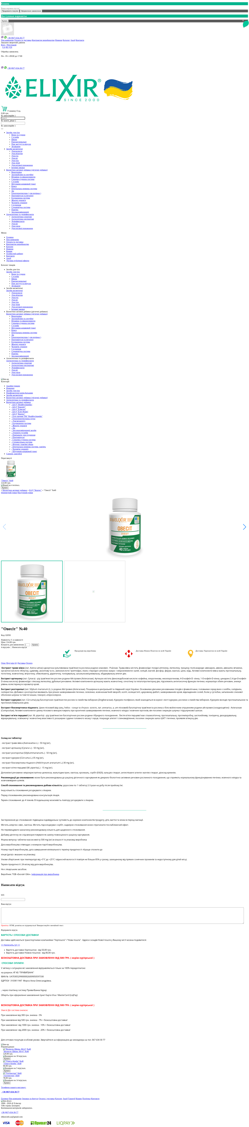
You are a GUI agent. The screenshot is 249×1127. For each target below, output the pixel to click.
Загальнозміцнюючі (20, 212)
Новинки (10, 388)
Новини (58, 40)
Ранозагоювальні (18, 142)
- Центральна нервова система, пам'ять (28, 447)
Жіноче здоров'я (18, 200)
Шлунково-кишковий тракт (23, 184)
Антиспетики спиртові (21, 217)
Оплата (29, 663)
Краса (14, 186)
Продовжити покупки (10, 11)
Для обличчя (17, 153)
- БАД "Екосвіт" (18, 407)
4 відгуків (5, 647)
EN (10, 47)
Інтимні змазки (18, 167)
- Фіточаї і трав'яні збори (22, 444)
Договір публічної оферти (17, 261)
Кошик (9, 251)
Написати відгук (19, 647)
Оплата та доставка (22, 40)
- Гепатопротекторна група (23, 419)
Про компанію (7, 40)
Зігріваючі (15, 146)
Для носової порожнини (22, 228)
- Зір (13, 428)
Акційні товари (13, 386)
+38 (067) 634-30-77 (16, 38)
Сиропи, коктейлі (14, 454)
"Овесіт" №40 (7, 480)
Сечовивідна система (20, 207)
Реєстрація (11, 45)
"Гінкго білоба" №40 (12, 1063)
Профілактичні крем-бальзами (19, 393)
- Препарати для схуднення (23, 435)
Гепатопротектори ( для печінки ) (26, 193)
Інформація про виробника (45, 874)
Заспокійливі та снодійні (22, 174)
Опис (3, 663)
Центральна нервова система (24, 189)
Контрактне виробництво (43, 40)
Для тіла (15, 160)
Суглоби (15, 137)
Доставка (21, 663)
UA (3, 47)
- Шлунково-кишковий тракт (24, 451)
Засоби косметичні (14, 149)
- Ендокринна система (21, 423)
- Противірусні (18, 437)
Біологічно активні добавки (18, 402)
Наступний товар (25, 493)
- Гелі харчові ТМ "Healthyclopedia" (27, 416)
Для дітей (15, 163)
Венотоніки (16, 172)
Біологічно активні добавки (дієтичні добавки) (27, 170)
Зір (12, 191)
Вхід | (3, 45)
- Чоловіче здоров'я (19, 449)
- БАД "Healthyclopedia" (21, 405)
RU (7, 47)
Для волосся (16, 151)
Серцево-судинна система (22, 179)
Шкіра (14, 139)
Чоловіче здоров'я (19, 203)
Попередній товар (9, 493)
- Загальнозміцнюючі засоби (23, 430)
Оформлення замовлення (31, 11)
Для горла (15, 226)
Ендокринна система (20, 198)
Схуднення (16, 205)
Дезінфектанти (18, 221)
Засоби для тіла (13, 132)
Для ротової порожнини (22, 165)
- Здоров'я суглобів (19, 433)
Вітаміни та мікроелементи (23, 177)
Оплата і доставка (47, 1098)
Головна (9, 237)
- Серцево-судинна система (23, 440)
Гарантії (71, 1098)
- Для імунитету (18, 421)
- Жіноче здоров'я (19, 426)
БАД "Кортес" (35, 490)
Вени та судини (18, 135)
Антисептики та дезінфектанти (20, 214)
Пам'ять (14, 210)
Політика (86, 1098)
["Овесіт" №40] (124, 526)
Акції (72, 40)
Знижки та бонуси (30, 1098)
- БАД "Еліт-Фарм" (19, 412)
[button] (244, 527)
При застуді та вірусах (21, 144)
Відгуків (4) (11, 663)
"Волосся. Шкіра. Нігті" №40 (16, 1051)
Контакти (80, 40)
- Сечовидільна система (21, 442)
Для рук (14, 156)
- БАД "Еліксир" (18, 409)
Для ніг (14, 158)
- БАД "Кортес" (18, 414)
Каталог (66, 40)
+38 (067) (16, 68)
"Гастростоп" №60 (11, 1075)
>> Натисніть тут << (10, 944)
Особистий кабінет (14, 254)
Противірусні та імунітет (22, 196)
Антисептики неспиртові (22, 219)
